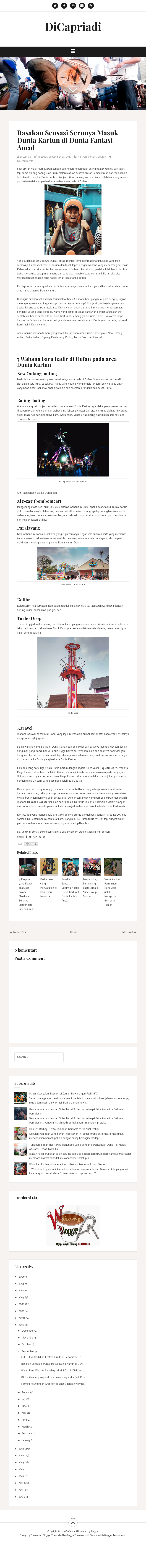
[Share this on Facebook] (26, 837)
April (24, 1420)
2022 (22, 1304)
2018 (22, 1449)
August (26, 1392)
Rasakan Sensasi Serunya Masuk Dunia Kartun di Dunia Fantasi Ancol (67, 140)
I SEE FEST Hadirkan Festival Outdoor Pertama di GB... (52, 1357)
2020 (22, 1318)
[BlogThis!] (29, 844)
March (25, 1427)
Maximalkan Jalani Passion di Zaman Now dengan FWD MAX (63, 1093)
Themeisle (36, 1535)
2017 (22, 1455)
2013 (22, 1469)
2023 (22, 1297)
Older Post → (128, 932)
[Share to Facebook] (36, 844)
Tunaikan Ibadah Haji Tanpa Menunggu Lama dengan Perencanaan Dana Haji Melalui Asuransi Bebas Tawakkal (78, 1147)
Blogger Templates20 (115, 1535)
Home (73, 932)
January (26, 1440)
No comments (25, 161)
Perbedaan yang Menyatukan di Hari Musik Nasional (48, 888)
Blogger (95, 1532)
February (27, 1433)
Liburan (101, 157)
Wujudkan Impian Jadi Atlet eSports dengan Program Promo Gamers (68, 1164)
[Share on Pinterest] (40, 837)
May (24, 1413)
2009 (22, 1497)
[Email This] (26, 844)
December (28, 1331)
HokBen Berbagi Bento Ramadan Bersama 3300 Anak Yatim (64, 1129)
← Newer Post (18, 932)
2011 (21, 1483)
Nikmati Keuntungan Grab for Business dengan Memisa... (53, 1384)
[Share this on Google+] (35, 837)
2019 (22, 1325)
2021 (22, 1311)
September (28, 1351)
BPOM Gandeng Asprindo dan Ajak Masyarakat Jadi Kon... (54, 1377)
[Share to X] (32, 844)
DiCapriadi (73, 26)
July (24, 1399)
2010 (22, 1490)
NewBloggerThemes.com (75, 1535)
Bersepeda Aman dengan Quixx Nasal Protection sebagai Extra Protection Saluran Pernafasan (76, 1111)
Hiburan (82, 157)
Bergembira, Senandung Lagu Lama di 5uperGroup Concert (90, 888)
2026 (22, 1277)
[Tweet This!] (30, 837)
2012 (22, 1476)
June (24, 1406)
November (28, 1337)
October (27, 1344)
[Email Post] (19, 844)
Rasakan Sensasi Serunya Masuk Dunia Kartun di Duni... (53, 1364)
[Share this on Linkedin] (44, 837)
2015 (22, 1462)
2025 (22, 1283)
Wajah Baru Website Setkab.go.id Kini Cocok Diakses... (52, 1370)
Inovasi (92, 157)
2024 (22, 1290)
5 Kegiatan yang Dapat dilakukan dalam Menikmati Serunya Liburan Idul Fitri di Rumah (26, 894)
